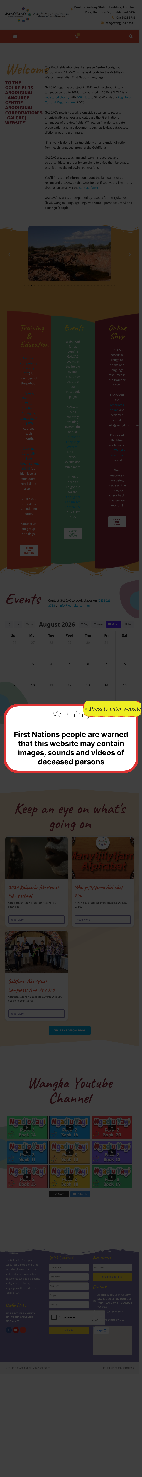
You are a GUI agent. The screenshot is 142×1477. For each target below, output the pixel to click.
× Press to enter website (112, 708)
